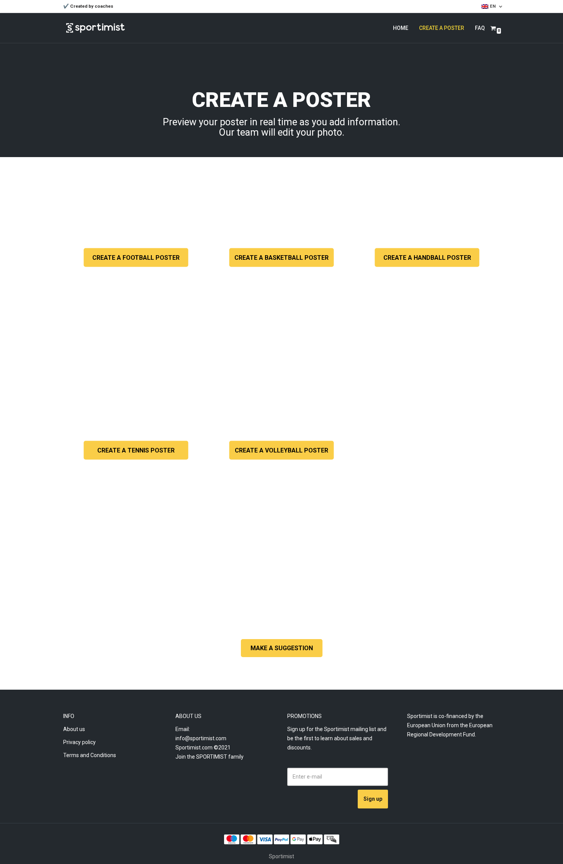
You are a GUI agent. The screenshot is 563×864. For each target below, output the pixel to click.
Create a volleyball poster (281, 450)
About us (74, 729)
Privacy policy (79, 742)
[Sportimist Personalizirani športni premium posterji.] (95, 28)
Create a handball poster (427, 257)
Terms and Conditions (89, 755)
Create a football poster (136, 257)
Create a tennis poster (136, 450)
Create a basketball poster (281, 257)
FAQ (480, 28)
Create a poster (441, 28)
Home (400, 28)
